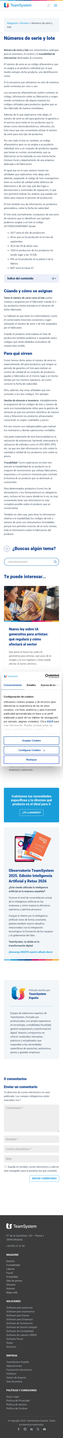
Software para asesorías (19, 1307)
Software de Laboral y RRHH (21, 1335)
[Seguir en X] (38, 1429)
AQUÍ (50, 721)
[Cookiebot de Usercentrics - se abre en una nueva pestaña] (45, 676)
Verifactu (11, 1373)
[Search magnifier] (55, 562)
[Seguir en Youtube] (44, 1429)
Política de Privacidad (18, 1400)
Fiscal (9, 1272)
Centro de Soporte (16, 1377)
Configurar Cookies (30, 750)
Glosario (24, 23)
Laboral (10, 1269)
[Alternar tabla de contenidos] (52, 278)
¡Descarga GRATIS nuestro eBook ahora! (30, 952)
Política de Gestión (16, 1404)
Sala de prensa (14, 1280)
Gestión (10, 1261)
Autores (10, 1288)
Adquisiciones (14, 1365)
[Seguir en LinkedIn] (31, 1429)
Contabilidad (13, 1265)
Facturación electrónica (19, 1369)
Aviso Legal (12, 1396)
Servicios (11, 1346)
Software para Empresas (19, 1319)
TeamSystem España (17, 1362)
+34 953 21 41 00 (15, 1246)
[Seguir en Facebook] (18, 1429)
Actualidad (12, 1276)
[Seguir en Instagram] (25, 1429)
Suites (9, 1342)
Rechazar (31, 759)
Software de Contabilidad (19, 1331)
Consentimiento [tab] (13, 685)
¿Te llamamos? (31, 812)
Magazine (12, 23)
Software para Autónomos (20, 1311)
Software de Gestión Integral (21, 1327)
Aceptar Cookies (31, 740)
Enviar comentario (44, 1178)
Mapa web (11, 1292)
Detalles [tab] (31, 685)
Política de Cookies (16, 1408)
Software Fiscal (14, 1339)
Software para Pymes (17, 1315)
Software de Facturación (19, 1323)
